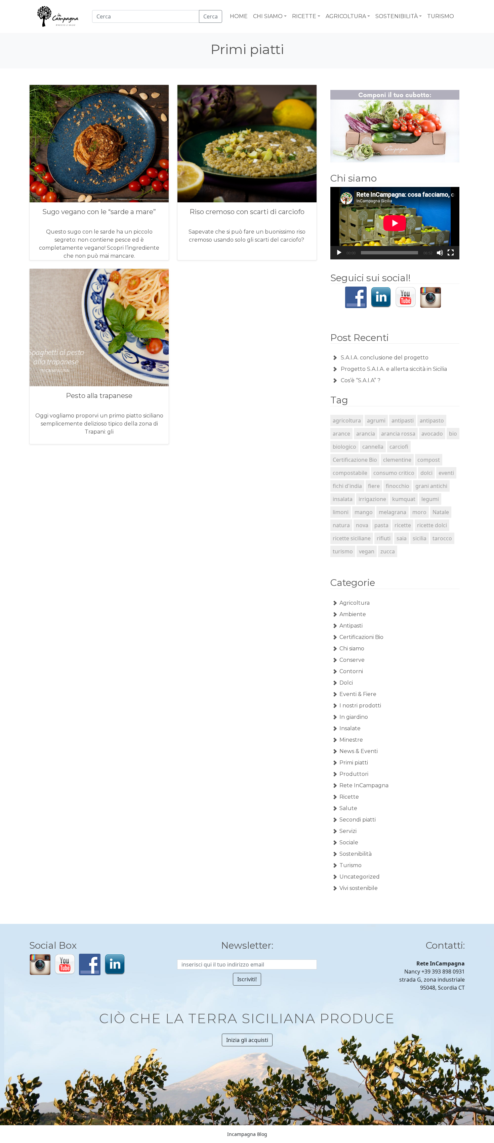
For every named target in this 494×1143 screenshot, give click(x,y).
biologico (344, 446)
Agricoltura (354, 603)
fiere (374, 486)
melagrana (392, 512)
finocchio (397, 486)
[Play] (339, 252)
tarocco (442, 538)
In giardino (353, 717)
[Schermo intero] (450, 252)
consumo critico (393, 473)
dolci (426, 473)
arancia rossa (398, 433)
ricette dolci (432, 525)
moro (419, 512)
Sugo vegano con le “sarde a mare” (99, 212)
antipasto (432, 420)
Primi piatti (353, 762)
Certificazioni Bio (361, 637)
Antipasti (351, 626)
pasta (381, 525)
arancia (365, 433)
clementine (397, 459)
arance (341, 433)
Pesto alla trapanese (99, 396)
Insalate (350, 728)
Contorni (351, 671)
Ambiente (352, 614)
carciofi (398, 446)
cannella (372, 446)
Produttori (353, 774)
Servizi (348, 831)
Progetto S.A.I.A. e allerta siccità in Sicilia (394, 369)
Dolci (346, 683)
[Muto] (440, 252)
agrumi (376, 420)
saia (402, 538)
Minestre (351, 740)
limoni (340, 512)
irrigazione (372, 499)
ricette (403, 525)
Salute (348, 808)
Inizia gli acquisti (247, 1040)
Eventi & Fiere (357, 694)
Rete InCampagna (363, 785)
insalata (343, 499)
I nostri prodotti (360, 705)
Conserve (352, 660)
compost (428, 459)
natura (341, 525)
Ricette (349, 797)
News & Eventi (358, 751)
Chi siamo (351, 648)
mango (364, 512)
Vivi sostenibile (358, 888)
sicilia (419, 538)
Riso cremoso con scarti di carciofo (247, 212)
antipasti (403, 420)
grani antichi (431, 486)
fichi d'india (347, 486)
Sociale (348, 842)
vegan (366, 551)
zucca (387, 551)
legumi (430, 499)
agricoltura (347, 420)
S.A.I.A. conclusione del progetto (384, 357)
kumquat (403, 499)
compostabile (350, 473)
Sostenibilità (355, 854)
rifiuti (383, 538)
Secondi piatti (357, 819)
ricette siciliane (352, 538)
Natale (441, 512)
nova (362, 525)
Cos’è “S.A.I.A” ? (360, 380)
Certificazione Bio (355, 459)
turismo (343, 551)
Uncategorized (359, 877)
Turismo (350, 865)
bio (453, 433)
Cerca (210, 16)
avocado (432, 433)
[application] (394, 223)
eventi (446, 473)
